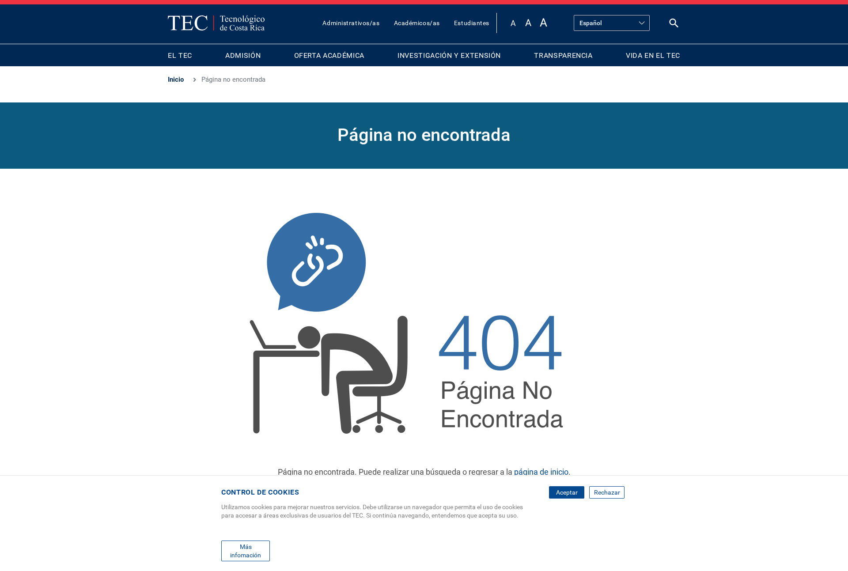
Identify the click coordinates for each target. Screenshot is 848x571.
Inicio (176, 79)
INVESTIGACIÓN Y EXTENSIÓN (449, 55)
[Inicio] (216, 22)
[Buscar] (674, 25)
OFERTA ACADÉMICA (329, 55)
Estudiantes (471, 22)
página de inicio (541, 471)
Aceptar (567, 492)
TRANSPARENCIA (563, 55)
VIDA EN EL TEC (653, 55)
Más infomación (245, 550)
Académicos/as (417, 22)
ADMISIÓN (243, 55)
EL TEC (180, 55)
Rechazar (607, 492)
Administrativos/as (350, 22)
